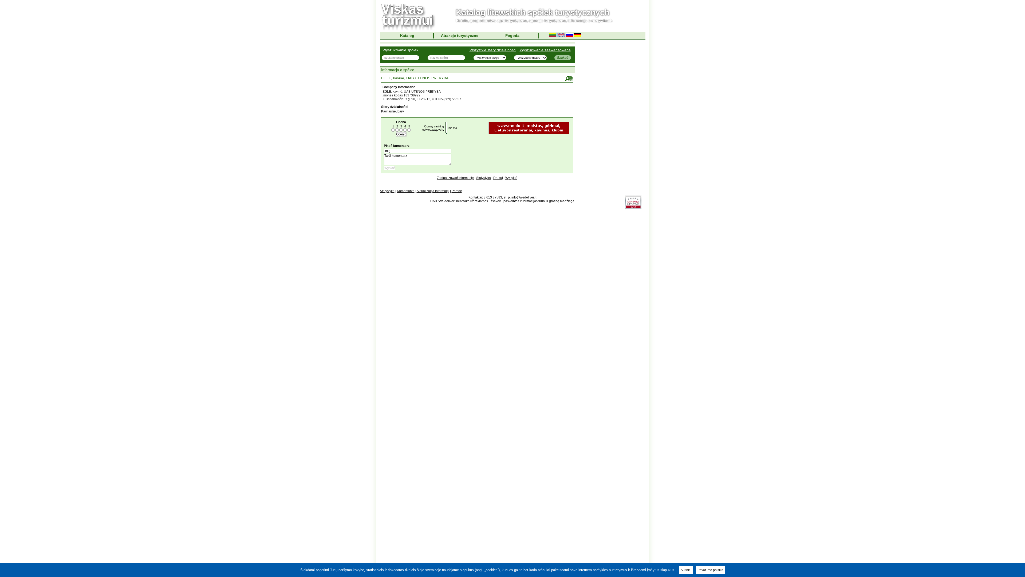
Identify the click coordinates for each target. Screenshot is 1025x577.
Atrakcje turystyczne (459, 35)
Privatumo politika (710, 570)
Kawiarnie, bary (392, 111)
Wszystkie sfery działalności (493, 50)
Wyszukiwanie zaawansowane (545, 50)
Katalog (407, 35)
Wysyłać (511, 178)
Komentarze (406, 191)
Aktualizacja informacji (433, 191)
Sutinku (686, 570)
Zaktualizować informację (455, 178)
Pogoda (512, 35)
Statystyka (483, 178)
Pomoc (457, 191)
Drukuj (498, 178)
